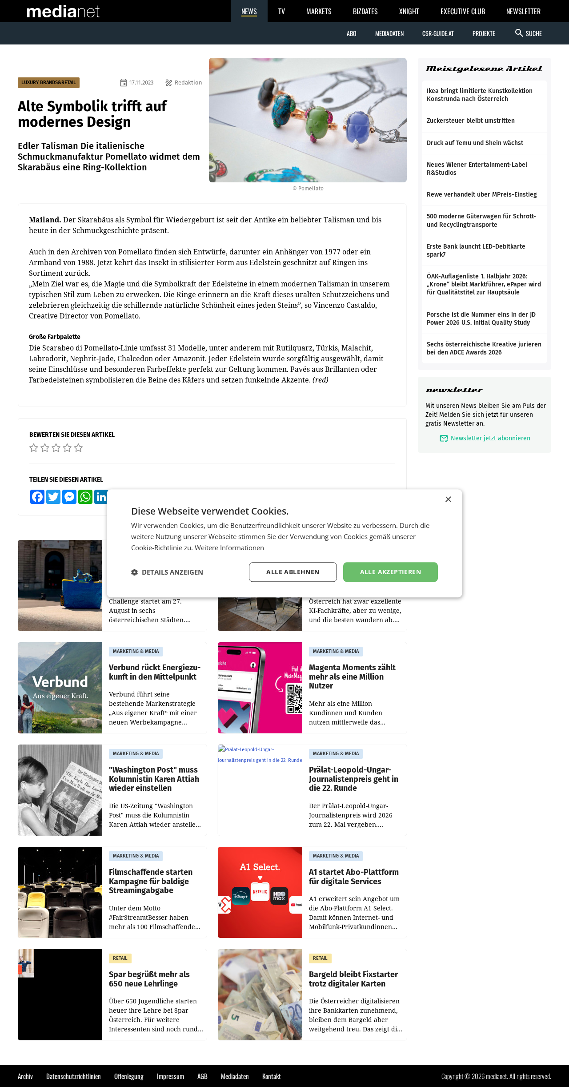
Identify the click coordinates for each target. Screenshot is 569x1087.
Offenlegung (129, 1076)
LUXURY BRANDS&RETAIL (48, 82)
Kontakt (271, 1076)
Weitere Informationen (229, 547)
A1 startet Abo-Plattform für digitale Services (354, 877)
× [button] (448, 499)
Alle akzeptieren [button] (390, 572)
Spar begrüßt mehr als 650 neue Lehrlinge (149, 979)
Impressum (170, 1076)
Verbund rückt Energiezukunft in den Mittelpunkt (154, 672)
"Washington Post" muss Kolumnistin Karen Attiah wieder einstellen (154, 779)
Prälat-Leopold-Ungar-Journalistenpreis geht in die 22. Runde (353, 779)
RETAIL (120, 958)
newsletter (454, 390)
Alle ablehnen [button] (292, 572)
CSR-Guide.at (438, 33)
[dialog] (284, 543)
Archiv (25, 1076)
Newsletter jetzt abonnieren (484, 438)
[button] (167, 572)
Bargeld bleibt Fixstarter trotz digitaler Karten (353, 979)
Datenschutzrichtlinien (73, 1076)
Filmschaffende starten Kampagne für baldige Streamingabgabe (150, 881)
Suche (528, 33)
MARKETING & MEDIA (136, 651)
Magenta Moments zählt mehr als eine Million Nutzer (352, 677)
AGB (202, 1076)
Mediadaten (389, 33)
